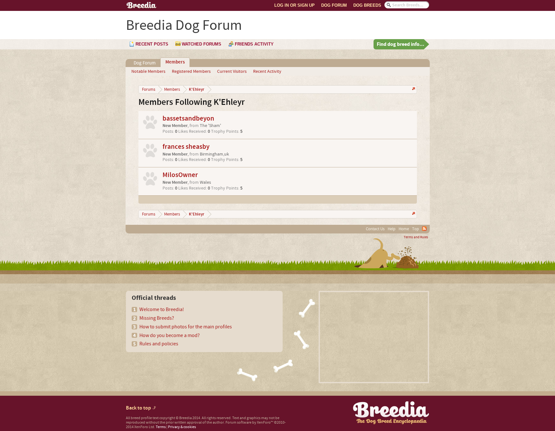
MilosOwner (180, 175)
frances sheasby (186, 146)
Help (391, 229)
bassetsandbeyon (188, 118)
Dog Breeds (367, 5)
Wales (205, 182)
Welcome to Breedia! (161, 309)
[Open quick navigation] (413, 89)
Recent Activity (267, 71)
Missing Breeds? (156, 318)
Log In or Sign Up (294, 5)
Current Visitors (232, 71)
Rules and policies (158, 344)
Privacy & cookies (182, 427)
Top (415, 229)
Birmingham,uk (214, 154)
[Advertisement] (374, 337)
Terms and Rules (416, 237)
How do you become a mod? (169, 335)
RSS (424, 228)
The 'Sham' (210, 126)
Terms (161, 427)
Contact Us (375, 229)
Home (404, 229)
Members (175, 62)
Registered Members (191, 71)
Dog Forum (334, 5)
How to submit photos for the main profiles (185, 327)
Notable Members (148, 71)
